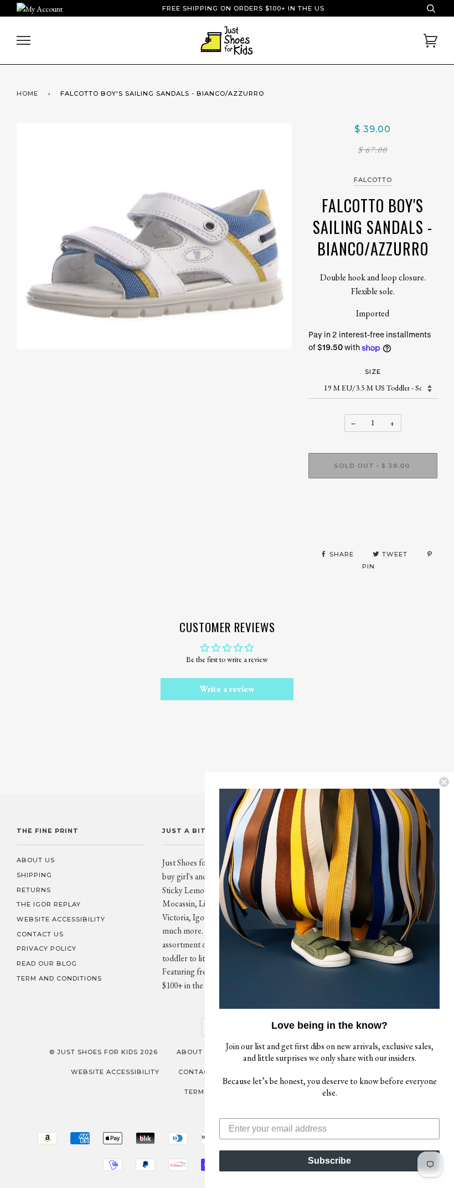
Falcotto (373, 180)
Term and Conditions (59, 978)
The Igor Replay (49, 904)
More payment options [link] (373, 525)
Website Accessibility (61, 919)
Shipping (34, 875)
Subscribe (329, 1160)
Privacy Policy (46, 948)
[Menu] (23, 41)
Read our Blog (47, 963)
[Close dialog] (444, 782)
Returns (34, 890)
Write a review (227, 689)
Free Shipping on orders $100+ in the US (243, 8)
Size (373, 372)
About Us (36, 860)
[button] (329, 899)
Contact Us (40, 934)
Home (27, 93)
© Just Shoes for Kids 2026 (103, 1052)
